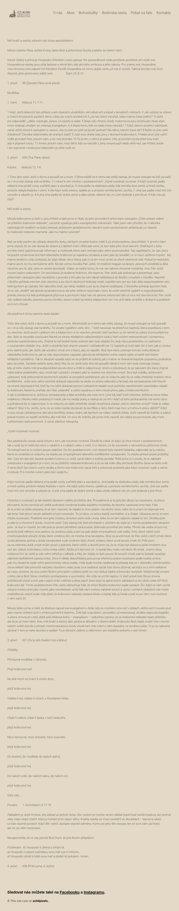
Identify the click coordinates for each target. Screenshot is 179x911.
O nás (57, 13)
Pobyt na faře (141, 13)
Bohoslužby (88, 13)
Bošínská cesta (114, 13)
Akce (70, 13)
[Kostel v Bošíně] (19, 13)
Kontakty (163, 13)
